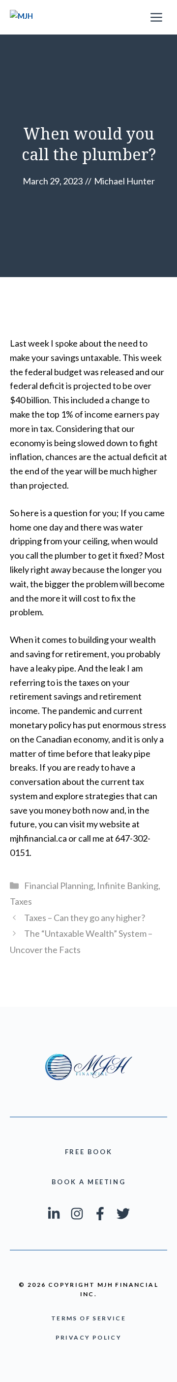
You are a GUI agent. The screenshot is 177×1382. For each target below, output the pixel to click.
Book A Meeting (88, 1182)
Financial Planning (58, 885)
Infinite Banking (127, 885)
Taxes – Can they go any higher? (84, 917)
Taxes (21, 901)
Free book (88, 1152)
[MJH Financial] (25, 17)
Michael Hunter (124, 181)
